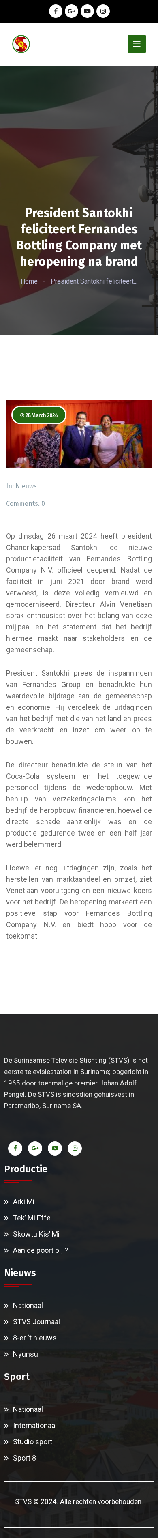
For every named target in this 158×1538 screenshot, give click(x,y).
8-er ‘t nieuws (35, 1338)
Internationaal (35, 1425)
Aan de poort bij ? (40, 1250)
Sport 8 (24, 1458)
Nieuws (26, 486)
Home (29, 281)
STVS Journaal (36, 1321)
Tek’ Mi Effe (32, 1218)
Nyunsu (25, 1354)
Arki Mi (23, 1201)
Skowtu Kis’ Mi (36, 1234)
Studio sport (32, 1441)
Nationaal (28, 1305)
